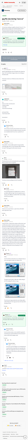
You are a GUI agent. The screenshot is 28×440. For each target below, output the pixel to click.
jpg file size (4, 49)
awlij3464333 (6, 98)
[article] (14, 81)
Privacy (17, 434)
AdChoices (5, 438)
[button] (2, 2)
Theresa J (7, 37)
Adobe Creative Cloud (11, 368)
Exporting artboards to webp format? (9, 383)
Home (4, 5)
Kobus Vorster (6, 23)
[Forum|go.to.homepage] (9, 2)
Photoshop (16, 5)
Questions (21, 5)
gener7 (5, 68)
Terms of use (13, 434)
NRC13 (5, 157)
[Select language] (20, 2)
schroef (7, 188)
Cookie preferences (6, 436)
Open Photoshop (21, 10)
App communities (9, 5)
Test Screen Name (9, 125)
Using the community (6, 434)
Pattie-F (5, 365)
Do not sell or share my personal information (17, 436)
